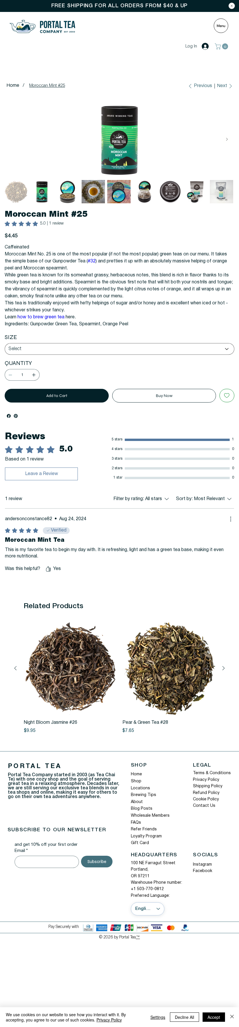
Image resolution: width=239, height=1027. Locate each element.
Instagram (202, 872)
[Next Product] (223, 675)
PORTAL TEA (35, 773)
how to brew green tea (40, 324)
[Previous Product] (15, 675)
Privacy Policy (206, 787)
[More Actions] (230, 526)
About (137, 809)
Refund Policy (206, 800)
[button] (222, 46)
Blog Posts (141, 816)
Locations (140, 795)
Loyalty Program (146, 843)
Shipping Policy (207, 793)
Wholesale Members (150, 823)
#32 (92, 268)
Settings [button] (157, 1017)
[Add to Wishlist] (226, 402)
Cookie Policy (206, 806)
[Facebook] (9, 423)
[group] (119, 685)
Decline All (184, 1017)
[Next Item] (227, 139)
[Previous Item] (11, 139)
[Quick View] (70, 675)
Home (136, 781)
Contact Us (204, 813)
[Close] (232, 6)
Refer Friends (144, 836)
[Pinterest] (16, 423)
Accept (214, 1017)
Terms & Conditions (212, 780)
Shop (136, 788)
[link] (34, 223)
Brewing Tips (143, 802)
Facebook (202, 878)
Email (21, 858)
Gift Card (140, 850)
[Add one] (34, 382)
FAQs (136, 830)
